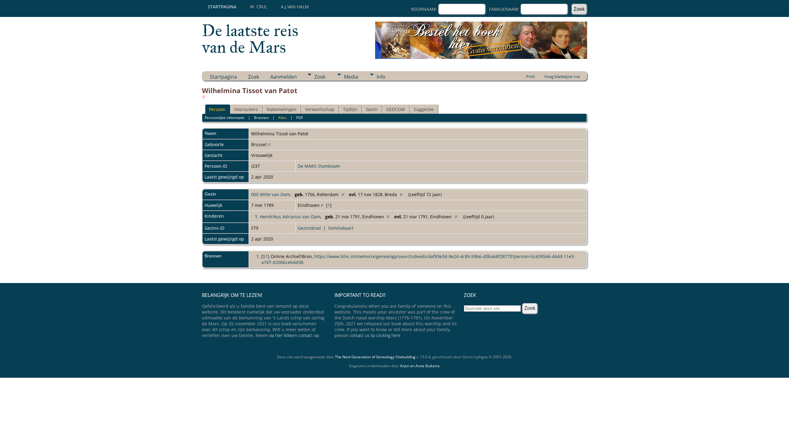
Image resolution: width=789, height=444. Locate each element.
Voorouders (246, 109)
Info (381, 76)
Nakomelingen (281, 109)
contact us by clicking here (374, 335)
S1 (265, 256)
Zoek (253, 76)
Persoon (217, 109)
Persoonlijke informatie (224, 117)
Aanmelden (283, 76)
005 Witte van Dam (270, 194)
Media (351, 76)
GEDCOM (395, 109)
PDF (299, 117)
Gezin (372, 109)
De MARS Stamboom (319, 166)
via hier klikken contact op (294, 335)
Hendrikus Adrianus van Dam (290, 217)
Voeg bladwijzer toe (562, 76)
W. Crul (258, 7)
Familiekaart (341, 228)
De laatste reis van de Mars (250, 38)
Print (530, 76)
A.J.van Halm (295, 7)
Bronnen (261, 117)
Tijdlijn (350, 109)
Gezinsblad (309, 228)
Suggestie (424, 109)
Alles (282, 117)
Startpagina (222, 7)
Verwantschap (319, 109)
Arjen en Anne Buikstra (419, 365)
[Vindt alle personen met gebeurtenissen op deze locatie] (269, 144)
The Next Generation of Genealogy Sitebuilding (375, 357)
